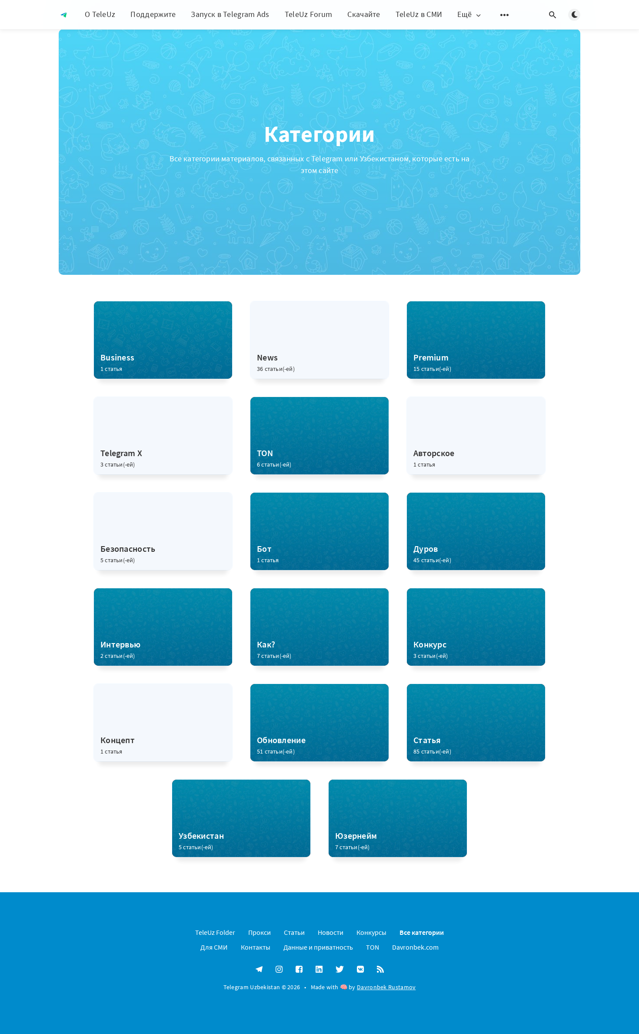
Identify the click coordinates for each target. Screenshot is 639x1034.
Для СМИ (214, 947)
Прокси (259, 932)
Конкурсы (371, 932)
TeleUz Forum (309, 14)
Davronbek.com (415, 947)
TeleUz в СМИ (419, 14)
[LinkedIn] (319, 970)
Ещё (464, 14)
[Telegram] (259, 970)
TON (372, 947)
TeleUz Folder (215, 932)
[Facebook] (299, 970)
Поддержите (153, 14)
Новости (330, 932)
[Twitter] (340, 970)
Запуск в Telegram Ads (230, 14)
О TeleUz (100, 14)
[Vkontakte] (360, 970)
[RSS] (380, 970)
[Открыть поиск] (552, 15)
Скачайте (363, 14)
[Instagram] (279, 970)
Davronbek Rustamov (386, 987)
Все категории (421, 932)
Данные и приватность (318, 947)
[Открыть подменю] (505, 15)
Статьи (294, 932)
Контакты (255, 947)
